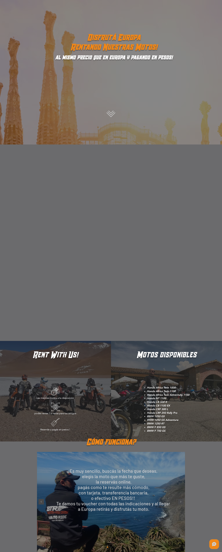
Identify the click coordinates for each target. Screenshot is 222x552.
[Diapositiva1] (107, 547)
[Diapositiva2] (111, 547)
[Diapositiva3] (114, 547)
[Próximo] (180, 502)
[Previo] (41, 502)
